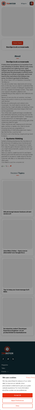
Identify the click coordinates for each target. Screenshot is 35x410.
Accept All (17, 395)
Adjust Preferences (17, 400)
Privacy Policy (30, 377)
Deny (17, 406)
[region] (17, 392)
